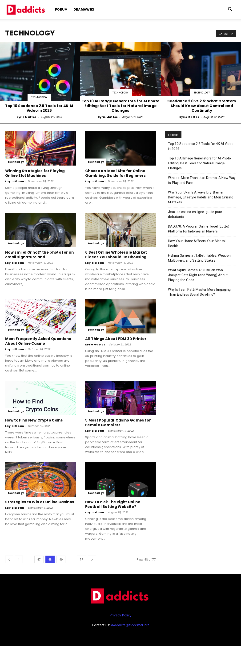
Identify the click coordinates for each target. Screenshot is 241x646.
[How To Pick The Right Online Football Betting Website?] (120, 479)
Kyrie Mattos (26, 117)
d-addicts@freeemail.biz (130, 625)
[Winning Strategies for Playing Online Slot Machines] (40, 148)
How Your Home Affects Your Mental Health (197, 243)
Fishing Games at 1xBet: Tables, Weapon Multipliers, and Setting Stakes (199, 258)
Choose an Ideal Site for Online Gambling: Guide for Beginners (115, 173)
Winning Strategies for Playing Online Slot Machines (35, 173)
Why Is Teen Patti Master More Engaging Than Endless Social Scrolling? (199, 292)
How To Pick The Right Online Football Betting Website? (112, 504)
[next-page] (92, 559)
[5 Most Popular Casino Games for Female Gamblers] (120, 398)
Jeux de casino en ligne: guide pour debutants (195, 214)
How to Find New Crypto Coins (34, 420)
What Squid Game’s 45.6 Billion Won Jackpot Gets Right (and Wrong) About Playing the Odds (198, 275)
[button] (230, 10)
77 (81, 559)
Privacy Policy (120, 615)
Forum (61, 9)
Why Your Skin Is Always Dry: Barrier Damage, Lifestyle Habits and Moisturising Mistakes (200, 197)
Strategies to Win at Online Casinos (39, 501)
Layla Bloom (14, 181)
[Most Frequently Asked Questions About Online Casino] (40, 316)
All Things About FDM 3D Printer (115, 338)
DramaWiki (83, 9)
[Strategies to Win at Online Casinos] (40, 479)
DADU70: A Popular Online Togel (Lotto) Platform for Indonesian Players (198, 228)
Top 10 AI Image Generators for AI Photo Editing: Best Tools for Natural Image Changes (199, 163)
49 (61, 559)
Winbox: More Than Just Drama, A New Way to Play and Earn (202, 180)
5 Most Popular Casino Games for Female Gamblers (118, 422)
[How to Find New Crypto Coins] (40, 398)
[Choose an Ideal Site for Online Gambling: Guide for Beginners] (120, 148)
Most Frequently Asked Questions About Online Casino (38, 341)
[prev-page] (9, 559)
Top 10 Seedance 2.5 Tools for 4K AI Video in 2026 (200, 146)
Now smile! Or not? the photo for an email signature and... (39, 254)
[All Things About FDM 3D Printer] (120, 316)
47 (39, 559)
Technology (39, 97)
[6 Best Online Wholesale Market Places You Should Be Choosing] (120, 230)
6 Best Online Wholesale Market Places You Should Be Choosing (116, 254)
